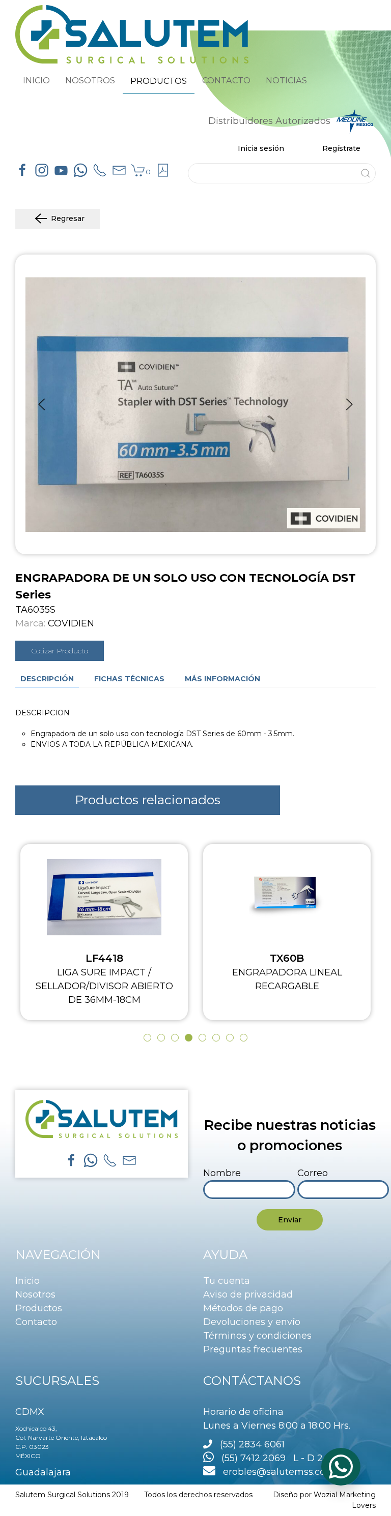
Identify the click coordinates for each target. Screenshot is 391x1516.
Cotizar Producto (59, 650)
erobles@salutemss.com (275, 1471)
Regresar (68, 218)
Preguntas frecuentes (252, 1349)
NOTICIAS (286, 80)
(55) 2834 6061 (252, 1444)
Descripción (47, 678)
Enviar (289, 1219)
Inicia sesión (261, 148)
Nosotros (35, 1294)
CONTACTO (226, 80)
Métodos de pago (243, 1308)
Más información (222, 678)
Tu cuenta (226, 1280)
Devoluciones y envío (251, 1322)
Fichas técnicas (129, 678)
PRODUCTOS (158, 81)
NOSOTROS (90, 80)
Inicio (27, 1280)
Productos (38, 1308)
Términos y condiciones (257, 1335)
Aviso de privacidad (248, 1294)
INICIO (36, 80)
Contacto (36, 1322)
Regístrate (341, 148)
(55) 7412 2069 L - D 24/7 (276, 1458)
